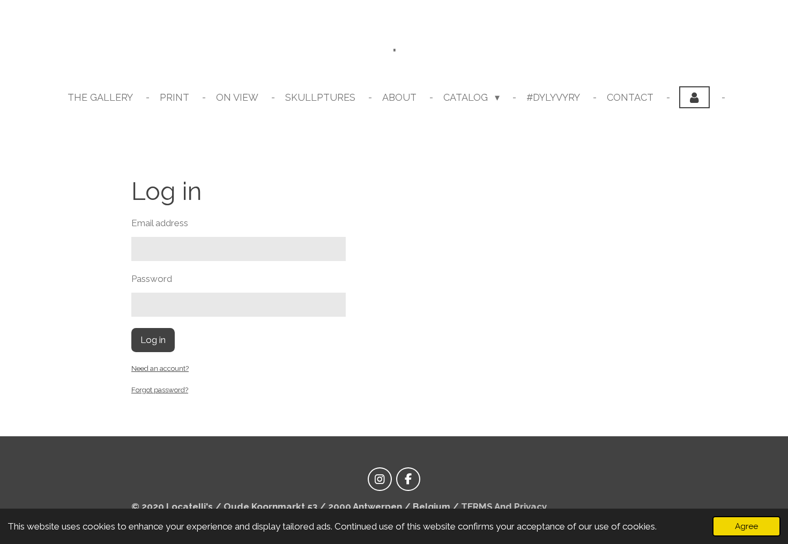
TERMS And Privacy (504, 506)
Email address (159, 223)
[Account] (694, 97)
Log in (153, 339)
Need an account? (160, 368)
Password (151, 278)
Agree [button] (746, 526)
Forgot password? (159, 390)
